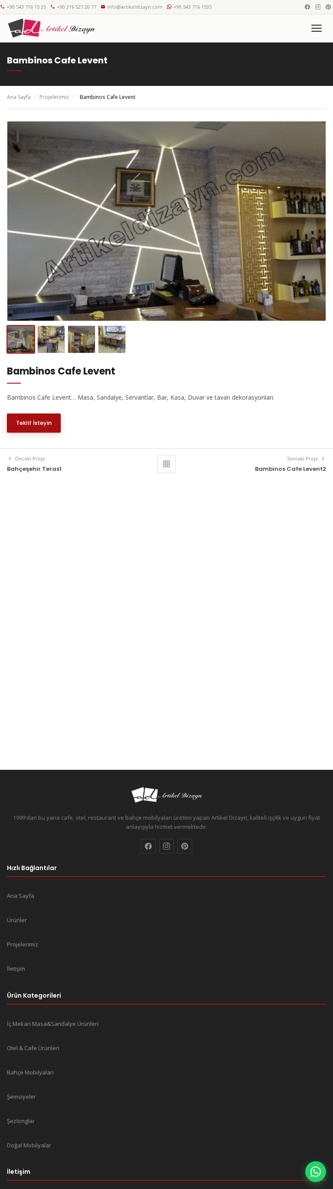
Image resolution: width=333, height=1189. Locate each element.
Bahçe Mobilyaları (30, 1072)
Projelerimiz (54, 97)
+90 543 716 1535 (192, 6)
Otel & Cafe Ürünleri (33, 1048)
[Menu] (316, 28)
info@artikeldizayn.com (135, 6)
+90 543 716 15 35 (26, 6)
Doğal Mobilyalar (29, 1145)
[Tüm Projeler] (166, 464)
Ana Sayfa (19, 97)
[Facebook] (307, 7)
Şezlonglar (21, 1121)
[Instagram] (318, 7)
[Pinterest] (328, 7)
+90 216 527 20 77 (76, 6)
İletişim (16, 968)
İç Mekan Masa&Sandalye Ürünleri (52, 1024)
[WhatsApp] (315, 1171)
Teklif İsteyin (34, 423)
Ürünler (17, 920)
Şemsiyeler (21, 1096)
